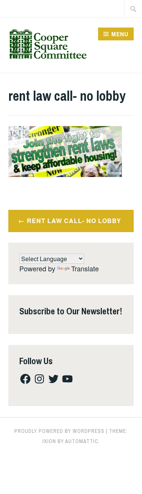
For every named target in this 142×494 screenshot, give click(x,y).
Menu (119, 34)
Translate (85, 268)
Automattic (81, 441)
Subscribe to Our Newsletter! (70, 311)
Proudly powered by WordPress (59, 431)
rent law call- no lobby (74, 220)
